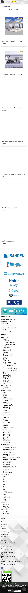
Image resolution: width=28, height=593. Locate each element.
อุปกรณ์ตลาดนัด (5, 474)
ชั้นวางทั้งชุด (6, 437)
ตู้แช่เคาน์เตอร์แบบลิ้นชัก (8, 372)
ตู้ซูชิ (4, 383)
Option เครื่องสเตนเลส (8, 405)
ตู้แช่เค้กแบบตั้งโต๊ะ (7, 355)
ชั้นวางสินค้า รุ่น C (7, 442)
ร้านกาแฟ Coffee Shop (7, 322)
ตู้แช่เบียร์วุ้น (6, 360)
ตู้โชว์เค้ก (5, 357)
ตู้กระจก (5, 471)
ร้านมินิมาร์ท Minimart (6, 324)
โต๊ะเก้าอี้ (5, 499)
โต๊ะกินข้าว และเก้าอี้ (7, 399)
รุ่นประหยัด (5, 506)
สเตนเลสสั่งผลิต (7, 409)
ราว (4, 483)
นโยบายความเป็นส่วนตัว (16, 586)
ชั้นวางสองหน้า (6, 436)
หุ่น (3, 478)
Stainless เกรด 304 (6, 390)
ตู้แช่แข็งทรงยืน (8, 346)
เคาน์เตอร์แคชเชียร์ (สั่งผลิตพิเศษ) (11, 459)
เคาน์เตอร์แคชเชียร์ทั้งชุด (8, 454)
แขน (4, 484)
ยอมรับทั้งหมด (17, 590)
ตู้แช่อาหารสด (6, 380)
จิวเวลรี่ (4, 481)
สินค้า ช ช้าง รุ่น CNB (6, 461)
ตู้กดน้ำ (5, 373)
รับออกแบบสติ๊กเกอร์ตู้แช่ (5, 533)
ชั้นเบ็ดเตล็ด (4, 503)
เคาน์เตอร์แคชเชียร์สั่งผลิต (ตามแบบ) (11, 457)
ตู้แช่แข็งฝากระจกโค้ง (10, 342)
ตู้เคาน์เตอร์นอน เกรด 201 (11, 370)
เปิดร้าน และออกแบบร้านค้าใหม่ (6, 531)
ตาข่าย (4, 494)
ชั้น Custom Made (7, 473)
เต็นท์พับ (5, 501)
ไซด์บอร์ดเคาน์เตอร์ (7, 452)
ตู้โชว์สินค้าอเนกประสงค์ (8, 468)
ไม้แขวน (5, 476)
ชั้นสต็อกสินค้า (6, 432)
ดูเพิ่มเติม (4, 43)
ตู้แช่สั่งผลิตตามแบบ (7, 382)
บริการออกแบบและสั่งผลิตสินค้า (8, 332)
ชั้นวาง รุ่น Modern (7, 431)
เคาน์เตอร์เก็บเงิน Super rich (10, 466)
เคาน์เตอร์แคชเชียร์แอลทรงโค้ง (10, 451)
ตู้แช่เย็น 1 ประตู (6, 347)
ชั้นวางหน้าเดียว (7, 434)
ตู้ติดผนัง (5, 396)
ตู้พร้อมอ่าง (5, 392)
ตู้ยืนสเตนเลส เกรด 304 (10, 364)
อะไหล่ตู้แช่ (5, 511)
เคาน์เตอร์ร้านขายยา (8, 456)
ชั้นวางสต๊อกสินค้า (7, 463)
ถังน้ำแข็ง (5, 387)
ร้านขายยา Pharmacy (6, 326)
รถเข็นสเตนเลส (6, 425)
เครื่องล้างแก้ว (6, 407)
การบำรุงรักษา (3, 538)
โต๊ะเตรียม (5, 400)
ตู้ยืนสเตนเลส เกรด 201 (10, 365)
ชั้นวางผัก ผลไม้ (6, 464)
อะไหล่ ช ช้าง (4, 510)
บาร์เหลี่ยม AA (6, 498)
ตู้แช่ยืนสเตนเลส (7, 362)
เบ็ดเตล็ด (5, 491)
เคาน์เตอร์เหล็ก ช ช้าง (8, 446)
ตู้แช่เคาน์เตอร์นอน (7, 367)
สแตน (4, 489)
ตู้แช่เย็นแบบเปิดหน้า (7, 378)
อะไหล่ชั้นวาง (6, 513)
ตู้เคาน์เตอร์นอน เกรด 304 (11, 369)
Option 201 (6, 424)
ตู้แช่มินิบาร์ (5, 352)
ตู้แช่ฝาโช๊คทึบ (8, 341)
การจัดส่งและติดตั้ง (4, 536)
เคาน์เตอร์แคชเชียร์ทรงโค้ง (9, 449)
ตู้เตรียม (5, 394)
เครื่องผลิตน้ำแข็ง (7, 375)
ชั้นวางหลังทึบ (6, 439)
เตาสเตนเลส (6, 402)
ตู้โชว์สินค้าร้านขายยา (8, 469)
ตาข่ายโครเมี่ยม (6, 496)
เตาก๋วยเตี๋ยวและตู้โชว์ (8, 404)
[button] (26, 2)
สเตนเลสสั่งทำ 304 (6, 385)
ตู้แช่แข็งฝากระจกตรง (10, 344)
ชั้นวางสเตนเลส (6, 422)
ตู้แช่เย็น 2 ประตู (7, 349)
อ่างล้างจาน (6, 412)
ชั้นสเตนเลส (5, 397)
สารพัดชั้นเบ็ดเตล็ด (7, 508)
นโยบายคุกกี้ (4, 588)
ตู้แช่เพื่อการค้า (4, 337)
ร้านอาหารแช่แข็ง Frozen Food (8, 320)
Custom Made (7, 389)
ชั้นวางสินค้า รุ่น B (7, 441)
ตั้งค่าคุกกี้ (10, 590)
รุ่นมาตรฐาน (6, 504)
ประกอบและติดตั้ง (4, 534)
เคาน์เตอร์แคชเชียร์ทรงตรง (9, 448)
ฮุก (3, 486)
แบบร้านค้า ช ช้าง (5, 330)
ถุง (3, 479)
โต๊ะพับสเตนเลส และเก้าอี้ (9, 427)
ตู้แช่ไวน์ (5, 359)
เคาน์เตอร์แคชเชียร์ (5, 444)
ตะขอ (4, 488)
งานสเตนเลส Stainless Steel (8, 328)
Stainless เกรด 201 (6, 414)
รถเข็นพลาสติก (8, 493)
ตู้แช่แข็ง (5, 339)
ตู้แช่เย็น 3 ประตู (7, 351)
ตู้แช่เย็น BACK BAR (8, 354)
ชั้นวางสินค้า (4, 429)
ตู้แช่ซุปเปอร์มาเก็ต (7, 377)
